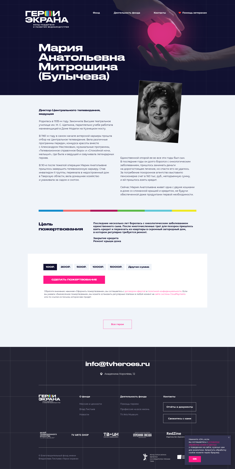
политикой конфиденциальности (165, 291)
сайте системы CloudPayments (170, 294)
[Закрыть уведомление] (229, 437)
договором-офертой (135, 291)
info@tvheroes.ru (117, 364)
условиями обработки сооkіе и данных (204, 443)
